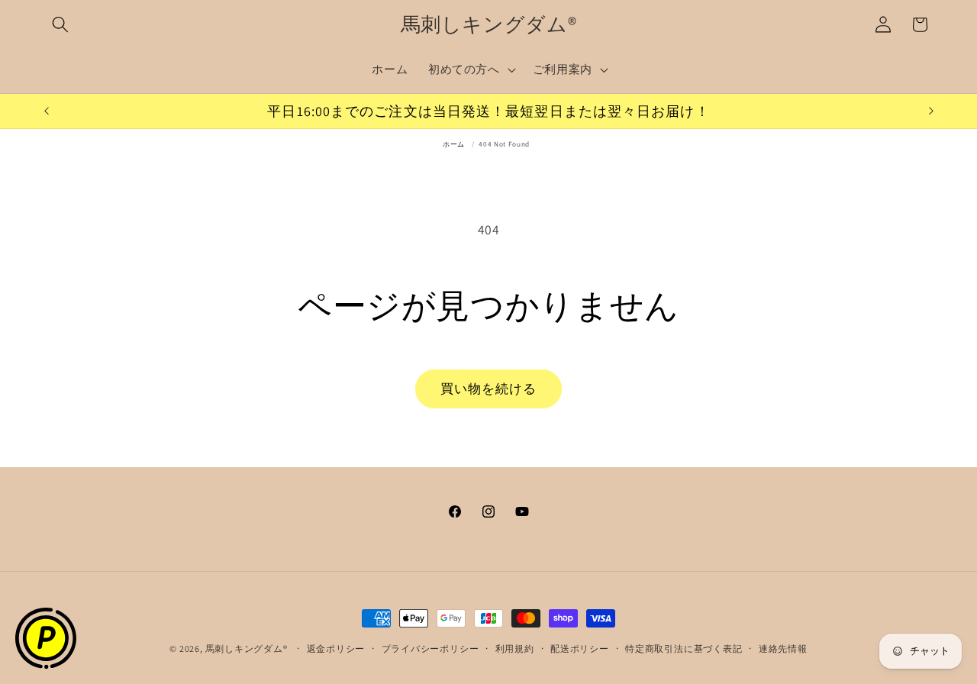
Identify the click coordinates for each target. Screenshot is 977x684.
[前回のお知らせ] (46, 111)
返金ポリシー (336, 648)
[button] (60, 24)
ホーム (454, 144)
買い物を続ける (488, 388)
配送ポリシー (579, 648)
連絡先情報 (783, 648)
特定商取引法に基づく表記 (683, 648)
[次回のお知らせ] (931, 111)
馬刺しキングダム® (246, 648)
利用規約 (514, 648)
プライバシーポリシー (430, 648)
